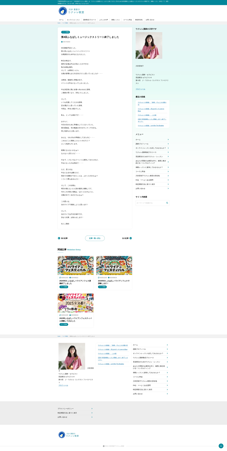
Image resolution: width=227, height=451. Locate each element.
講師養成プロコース (89, 20)
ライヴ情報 (66, 32)
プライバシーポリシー (66, 409)
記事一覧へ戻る (94, 238)
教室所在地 (138, 20)
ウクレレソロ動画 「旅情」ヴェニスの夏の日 (152, 103)
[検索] (167, 203)
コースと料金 (127, 20)
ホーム (61, 20)
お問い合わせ (150, 20)
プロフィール (140, 89)
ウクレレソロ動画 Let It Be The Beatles (151, 125)
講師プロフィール (142, 144)
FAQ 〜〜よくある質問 (144, 180)
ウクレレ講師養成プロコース (146, 152)
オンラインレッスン (73, 20)
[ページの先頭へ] (221, 446)
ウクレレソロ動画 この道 (147, 115)
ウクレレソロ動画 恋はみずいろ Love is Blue (151, 110)
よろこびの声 (103, 20)
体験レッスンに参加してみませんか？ (149, 167)
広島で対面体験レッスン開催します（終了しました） (152, 120)
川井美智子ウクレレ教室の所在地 (148, 176)
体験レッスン (115, 20)
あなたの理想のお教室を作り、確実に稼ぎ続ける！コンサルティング (151, 162)
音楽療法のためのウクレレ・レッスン (149, 156)
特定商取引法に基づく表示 (145, 184)
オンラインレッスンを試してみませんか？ (151, 148)
